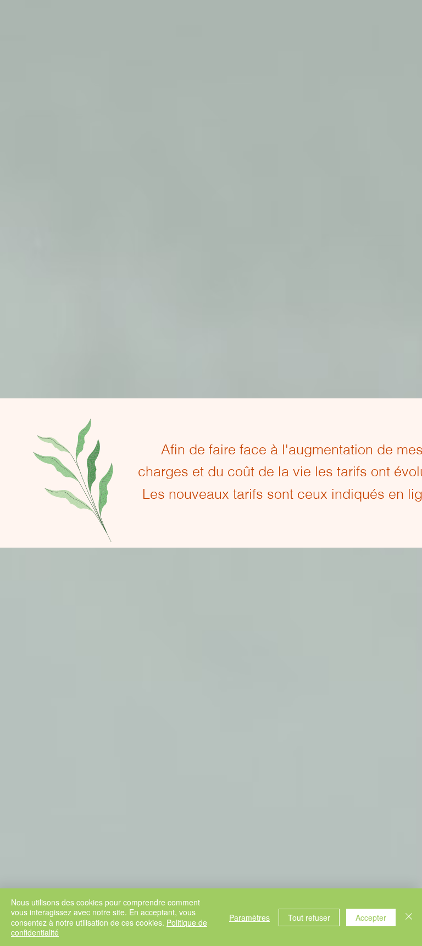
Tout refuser (309, 917)
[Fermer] (408, 917)
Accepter (371, 917)
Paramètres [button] (249, 917)
